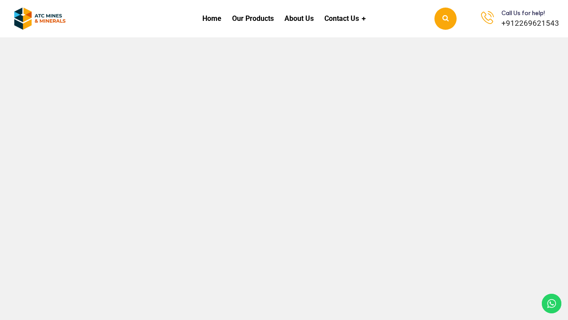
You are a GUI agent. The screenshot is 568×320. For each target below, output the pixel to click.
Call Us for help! (523, 12)
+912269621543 (530, 23)
